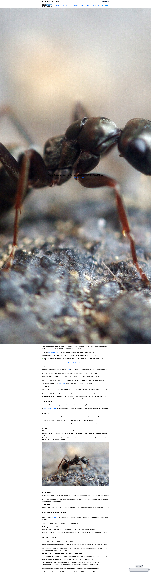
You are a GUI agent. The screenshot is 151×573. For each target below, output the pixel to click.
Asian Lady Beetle (54, 517)
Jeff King (84, 177)
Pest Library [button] (74, 5)
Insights (83, 5)
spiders (49, 416)
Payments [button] (96, 5)
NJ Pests (65, 5)
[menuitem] (105, 1)
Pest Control (76, 177)
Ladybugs (44, 514)
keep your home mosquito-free (49, 408)
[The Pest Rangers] (47, 6)
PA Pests (58, 5)
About (88, 5)
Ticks (68, 369)
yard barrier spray (61, 383)
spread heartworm (74, 405)
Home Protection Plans (53, 352)
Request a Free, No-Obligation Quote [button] (75, 362)
